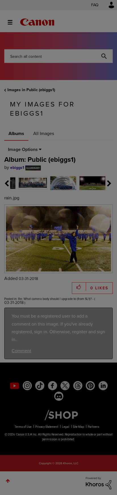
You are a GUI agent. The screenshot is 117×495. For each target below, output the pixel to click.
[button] (98, 202)
